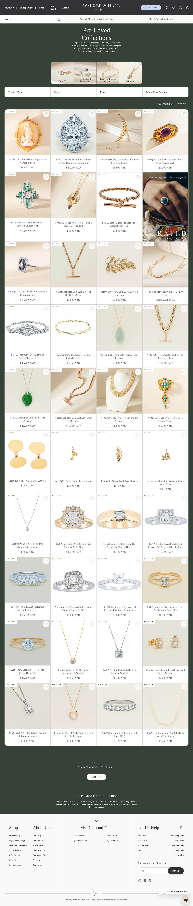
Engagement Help (176, 845)
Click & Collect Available (161, 19)
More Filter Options (156, 92)
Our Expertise (39, 850)
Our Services (143, 845)
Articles (180, 855)
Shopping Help (177, 835)
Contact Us (143, 835)
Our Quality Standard (42, 855)
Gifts (41, 8)
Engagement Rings (17, 840)
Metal (57, 92)
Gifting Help (179, 850)
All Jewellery (14, 835)
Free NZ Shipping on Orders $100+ (96, 19)
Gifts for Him (14, 860)
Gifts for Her (14, 855)
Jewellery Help (177, 840)
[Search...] (58, 19)
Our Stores (37, 865)
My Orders (112, 835)
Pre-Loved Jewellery (18, 845)
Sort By (182, 103)
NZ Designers (15, 850)
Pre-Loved (52, 8)
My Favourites (113, 840)
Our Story (37, 835)
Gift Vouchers (15, 865)
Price (103, 92)
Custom (65, 8)
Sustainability (38, 845)
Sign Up (175, 870)
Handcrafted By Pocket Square (115, 900)
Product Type (15, 92)
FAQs (140, 850)
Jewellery (9, 8)
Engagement (26, 8)
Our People (38, 840)
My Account (80, 835)
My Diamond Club (80, 840)
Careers (36, 860)
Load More (96, 776)
